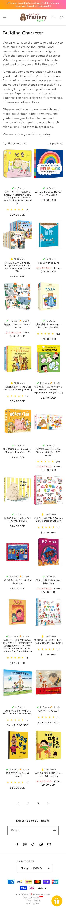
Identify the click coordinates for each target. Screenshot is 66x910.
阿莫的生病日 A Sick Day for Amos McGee (17, 519)
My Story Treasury (23, 894)
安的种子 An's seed (48, 711)
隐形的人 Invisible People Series (17, 326)
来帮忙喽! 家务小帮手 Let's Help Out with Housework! (48, 641)
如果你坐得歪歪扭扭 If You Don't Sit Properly (48, 775)
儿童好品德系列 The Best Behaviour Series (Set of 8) (17, 388)
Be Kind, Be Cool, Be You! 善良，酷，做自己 (48, 193)
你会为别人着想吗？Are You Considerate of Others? (48, 519)
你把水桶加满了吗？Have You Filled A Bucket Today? (17, 712)
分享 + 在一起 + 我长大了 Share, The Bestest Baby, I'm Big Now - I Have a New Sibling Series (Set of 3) (17, 198)
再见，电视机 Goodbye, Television (48, 582)
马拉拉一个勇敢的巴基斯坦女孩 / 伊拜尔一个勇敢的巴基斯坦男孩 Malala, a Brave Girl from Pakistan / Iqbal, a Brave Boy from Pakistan (17, 646)
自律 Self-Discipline (48, 263)
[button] (5, 17)
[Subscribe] (54, 830)
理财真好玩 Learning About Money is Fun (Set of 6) (17, 451)
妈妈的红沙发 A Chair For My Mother (17, 582)
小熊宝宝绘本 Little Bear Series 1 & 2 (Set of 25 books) (48, 452)
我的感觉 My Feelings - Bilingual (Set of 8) (48, 326)
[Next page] (48, 803)
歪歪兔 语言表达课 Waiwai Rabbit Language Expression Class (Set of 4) (48, 390)
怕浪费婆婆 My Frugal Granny (17, 775)
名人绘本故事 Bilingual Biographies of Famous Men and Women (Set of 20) (18, 267)
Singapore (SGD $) (31, 868)
